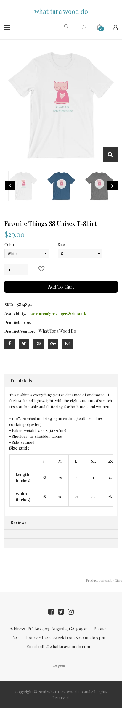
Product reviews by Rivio (104, 580)
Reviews (18, 522)
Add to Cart (61, 287)
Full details (21, 380)
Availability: (15, 313)
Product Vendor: (19, 331)
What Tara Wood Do (65, 691)
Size (61, 244)
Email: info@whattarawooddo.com (58, 646)
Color (9, 244)
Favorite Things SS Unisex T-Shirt (50, 223)
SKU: (8, 304)
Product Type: (17, 322)
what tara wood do (61, 11)
